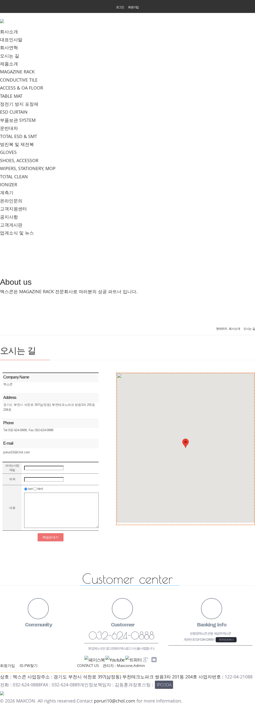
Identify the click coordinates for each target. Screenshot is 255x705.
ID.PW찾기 (29, 665)
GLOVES (8, 152)
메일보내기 (51, 537)
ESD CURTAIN (14, 112)
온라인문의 (11, 201)
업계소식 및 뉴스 (17, 233)
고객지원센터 (13, 209)
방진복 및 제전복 (17, 144)
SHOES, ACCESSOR (19, 160)
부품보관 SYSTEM (18, 120)
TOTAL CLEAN (14, 177)
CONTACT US (88, 665)
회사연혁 (9, 47)
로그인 (120, 7)
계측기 (6, 192)
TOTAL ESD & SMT (18, 136)
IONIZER (8, 185)
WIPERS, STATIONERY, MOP (28, 168)
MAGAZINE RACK (17, 72)
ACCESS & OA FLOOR (21, 88)
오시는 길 (9, 56)
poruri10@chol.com (114, 701)
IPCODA (164, 685)
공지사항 (9, 217)
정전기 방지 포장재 (19, 104)
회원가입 (133, 7)
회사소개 (9, 32)
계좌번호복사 (226, 639)
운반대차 (9, 128)
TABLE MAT (11, 96)
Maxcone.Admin (131, 665)
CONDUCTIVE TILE (19, 80)
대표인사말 (11, 40)
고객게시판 (11, 225)
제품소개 (9, 64)
